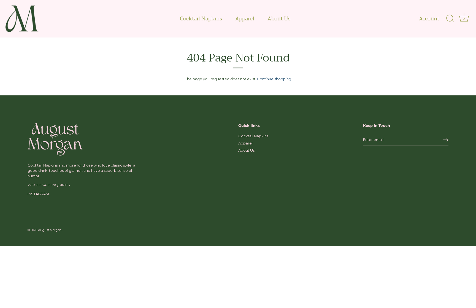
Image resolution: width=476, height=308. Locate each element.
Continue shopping (274, 79)
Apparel (244, 18)
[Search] (450, 19)
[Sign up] (445, 140)
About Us (279, 18)
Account (429, 19)
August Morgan (49, 230)
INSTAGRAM (38, 194)
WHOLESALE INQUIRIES (49, 185)
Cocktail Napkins (201, 18)
